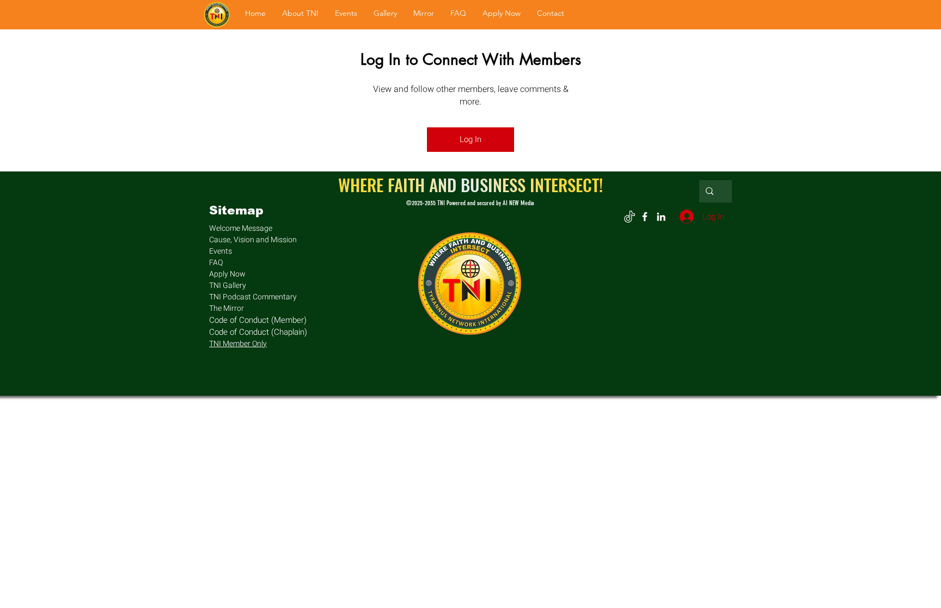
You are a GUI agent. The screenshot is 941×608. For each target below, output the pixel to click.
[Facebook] (645, 217)
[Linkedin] (661, 217)
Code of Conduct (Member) (258, 320)
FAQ (216, 262)
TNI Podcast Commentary (253, 297)
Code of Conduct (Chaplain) (258, 332)
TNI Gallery (227, 285)
